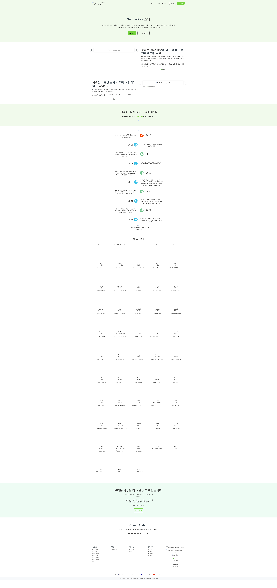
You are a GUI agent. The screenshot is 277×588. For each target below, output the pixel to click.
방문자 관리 (95, 549)
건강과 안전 (95, 555)
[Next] (136, 50)
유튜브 (151, 551)
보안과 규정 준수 (96, 557)
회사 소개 (131, 549)
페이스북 (152, 555)
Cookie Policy (155, 578)
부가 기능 (94, 562)
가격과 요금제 (95, 559)
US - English (122, 574)
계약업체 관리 (95, 553)
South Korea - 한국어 (134, 574)
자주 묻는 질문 (114, 549)
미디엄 (151, 553)
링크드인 (152, 549)
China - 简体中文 (158, 574)
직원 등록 (94, 551)
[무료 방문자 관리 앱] (175, 547)
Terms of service (134, 578)
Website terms (142, 578)
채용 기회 (139, 116)
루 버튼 (146, 86)
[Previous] (91, 50)
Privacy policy (149, 578)
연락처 (131, 551)
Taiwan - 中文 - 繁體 (147, 574)
